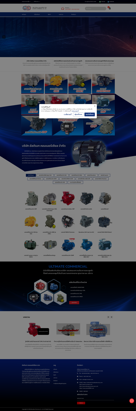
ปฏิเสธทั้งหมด (78, 114)
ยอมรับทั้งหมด (90, 114)
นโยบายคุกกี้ (75, 111)
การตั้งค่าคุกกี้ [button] (67, 114)
